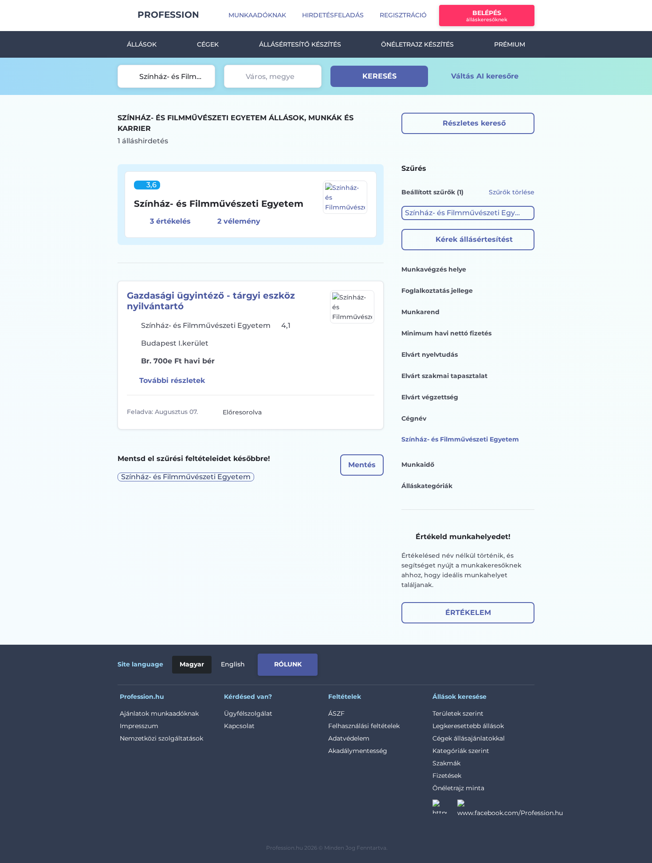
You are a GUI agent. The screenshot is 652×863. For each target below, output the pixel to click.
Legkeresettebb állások (468, 726)
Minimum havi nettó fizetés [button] (446, 333)
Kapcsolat (239, 726)
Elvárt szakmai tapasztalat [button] (444, 376)
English (233, 664)
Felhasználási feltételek (364, 726)
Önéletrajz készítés (417, 44)
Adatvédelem (348, 738)
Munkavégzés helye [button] (433, 269)
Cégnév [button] (413, 418)
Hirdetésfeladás (333, 15)
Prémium (509, 44)
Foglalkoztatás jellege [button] (437, 291)
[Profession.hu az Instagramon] (444, 809)
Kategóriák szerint (460, 751)
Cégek (208, 44)
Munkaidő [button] (417, 465)
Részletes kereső (474, 123)
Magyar (192, 664)
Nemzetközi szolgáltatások (161, 738)
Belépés (486, 16)
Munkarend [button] (420, 312)
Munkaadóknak (257, 15)
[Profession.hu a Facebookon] (510, 809)
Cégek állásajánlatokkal (468, 738)
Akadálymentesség (357, 751)
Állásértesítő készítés (300, 44)
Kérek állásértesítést (474, 239)
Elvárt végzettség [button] (429, 397)
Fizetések (446, 776)
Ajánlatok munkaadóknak (159, 713)
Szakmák (446, 763)
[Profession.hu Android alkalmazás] (497, 663)
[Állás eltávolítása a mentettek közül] (366, 412)
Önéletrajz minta (458, 788)
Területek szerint (457, 713)
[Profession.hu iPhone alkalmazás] (434, 663)
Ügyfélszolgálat (248, 713)
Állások (142, 44)
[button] (467, 213)
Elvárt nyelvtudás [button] (429, 355)
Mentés (362, 465)
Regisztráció (403, 15)
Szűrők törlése (511, 192)
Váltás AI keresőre (484, 76)
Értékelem (468, 612)
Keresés (379, 76)
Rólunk (288, 664)
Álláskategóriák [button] (426, 486)
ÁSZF (336, 713)
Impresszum (139, 726)
